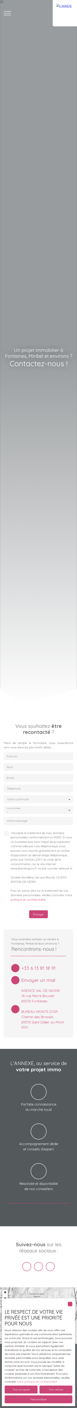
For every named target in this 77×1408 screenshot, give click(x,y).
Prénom (12, 756)
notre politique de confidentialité (37, 1381)
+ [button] (5, 1292)
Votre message (17, 821)
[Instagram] (50, 1266)
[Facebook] (26, 1266)
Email (10, 778)
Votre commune (18, 799)
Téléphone (14, 788)
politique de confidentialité (28, 899)
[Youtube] (38, 1266)
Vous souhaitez (14, 808)
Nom (10, 767)
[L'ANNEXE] (65, 13)
